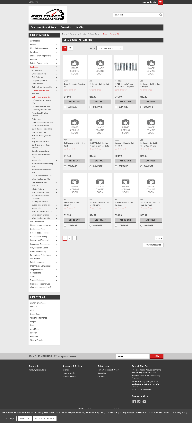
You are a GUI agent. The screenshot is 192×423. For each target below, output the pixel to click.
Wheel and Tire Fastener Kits (42, 211)
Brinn (66, 81)
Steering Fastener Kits (40, 202)
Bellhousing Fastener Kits (41, 97)
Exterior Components (39, 63)
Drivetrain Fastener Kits (40, 90)
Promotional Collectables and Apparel (40, 257)
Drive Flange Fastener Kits (41, 110)
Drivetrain (34, 52)
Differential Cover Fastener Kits (41, 101)
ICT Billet (118, 81)
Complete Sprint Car (39, 80)
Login (144, 2)
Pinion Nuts (36, 119)
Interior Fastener (38, 189)
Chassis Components (39, 48)
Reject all (24, 418)
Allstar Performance (38, 303)
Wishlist (66, 370)
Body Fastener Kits (39, 70)
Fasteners (34, 67)
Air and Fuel (35, 41)
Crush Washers (37, 84)
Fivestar (33, 333)
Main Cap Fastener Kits (40, 192)
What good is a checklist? (142, 390)
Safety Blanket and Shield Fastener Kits (41, 146)
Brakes (33, 44)
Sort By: (92, 48)
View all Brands (36, 340)
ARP (32, 310)
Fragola (33, 321)
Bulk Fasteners (37, 77)
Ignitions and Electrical (39, 240)
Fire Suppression (37, 221)
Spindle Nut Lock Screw (40, 151)
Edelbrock (34, 336)
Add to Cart (74, 102)
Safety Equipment (37, 262)
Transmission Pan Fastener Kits (41, 171)
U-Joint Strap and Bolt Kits (41, 176)
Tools (32, 276)
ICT (91, 140)
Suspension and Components (36, 271)
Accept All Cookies (44, 418)
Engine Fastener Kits (39, 182)
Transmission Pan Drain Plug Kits (42, 165)
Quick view (74, 76)
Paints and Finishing (38, 251)
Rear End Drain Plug (39, 132)
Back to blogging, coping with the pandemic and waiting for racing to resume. (145, 384)
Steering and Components (40, 266)
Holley (32, 325)
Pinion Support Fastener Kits (42, 122)
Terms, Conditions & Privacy (43, 27)
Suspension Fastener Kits (41, 205)
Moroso (33, 306)
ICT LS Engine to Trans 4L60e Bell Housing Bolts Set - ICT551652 (124, 87)
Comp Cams (35, 314)
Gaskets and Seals (37, 229)
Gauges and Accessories (40, 233)
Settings (9, 418)
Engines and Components (40, 55)
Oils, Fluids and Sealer (39, 247)
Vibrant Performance (38, 318)
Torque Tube (36, 160)
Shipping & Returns (70, 376)
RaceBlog (79, 27)
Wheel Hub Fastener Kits (41, 179)
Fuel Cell (35, 186)
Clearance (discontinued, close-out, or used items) (40, 285)
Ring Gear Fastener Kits (40, 141)
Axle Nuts (35, 94)
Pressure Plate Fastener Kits (42, 126)
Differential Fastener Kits (41, 106)
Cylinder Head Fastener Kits (42, 87)
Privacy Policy (181, 412)
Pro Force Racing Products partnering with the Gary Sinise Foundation (146, 371)
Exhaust (33, 59)
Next (158, 238)
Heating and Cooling (38, 236)
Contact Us (66, 27)
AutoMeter (34, 329)
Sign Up (153, 2)
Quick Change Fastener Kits (42, 129)
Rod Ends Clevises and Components (40, 197)
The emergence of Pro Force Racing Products (146, 377)
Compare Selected (153, 245)
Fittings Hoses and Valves (40, 225)
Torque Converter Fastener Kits (41, 155)
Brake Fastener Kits (39, 74)
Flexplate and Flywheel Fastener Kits (40, 114)
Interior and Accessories (40, 244)
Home (64, 34)
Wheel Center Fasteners (40, 215)
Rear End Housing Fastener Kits (42, 136)
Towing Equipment (37, 280)
